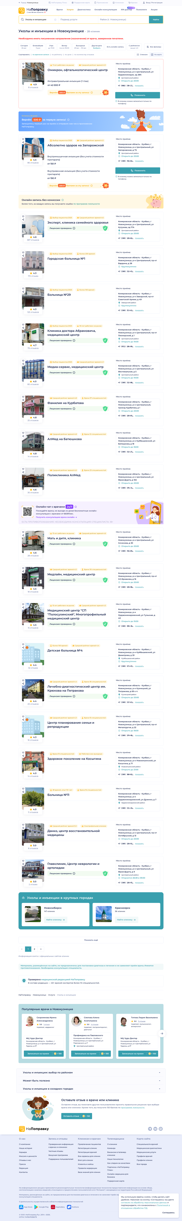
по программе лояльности (86, 204)
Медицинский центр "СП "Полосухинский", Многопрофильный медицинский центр (76, 614)
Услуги (70, 9)
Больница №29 (59, 295)
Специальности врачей (147, 1144)
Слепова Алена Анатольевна (91, 1019)
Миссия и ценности (28, 1156)
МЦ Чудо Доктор (34, 1038)
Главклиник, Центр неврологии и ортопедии (73, 866)
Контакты (23, 1172)
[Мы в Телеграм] (150, 1129)
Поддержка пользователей (60, 1159)
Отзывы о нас (25, 1160)
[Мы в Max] (161, 1129)
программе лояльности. (133, 1107)
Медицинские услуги (146, 1152)
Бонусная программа (58, 1155)
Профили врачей (144, 1156)
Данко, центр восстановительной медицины (73, 833)
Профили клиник (144, 1160)
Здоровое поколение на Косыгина (74, 759)
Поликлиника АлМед (63, 475)
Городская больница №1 (66, 258)
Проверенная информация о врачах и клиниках (60, 1145)
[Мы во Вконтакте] (155, 1129)
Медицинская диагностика (149, 1148)
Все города (142, 1164)
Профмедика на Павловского (88, 1035)
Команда (111, 1148)
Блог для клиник (85, 1160)
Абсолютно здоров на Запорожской (75, 145)
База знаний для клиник (89, 1172)
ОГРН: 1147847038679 (28, 1217)
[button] (39, 19)
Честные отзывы (55, 1151)
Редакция (23, 1168)
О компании (24, 1144)
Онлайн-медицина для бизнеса (117, 1175)
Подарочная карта (115, 1181)
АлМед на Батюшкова (64, 439)
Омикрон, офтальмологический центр (78, 70)
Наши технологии (115, 1159)
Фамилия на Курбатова (65, 403)
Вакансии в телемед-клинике (116, 1153)
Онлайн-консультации (105, 9)
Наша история (25, 1148)
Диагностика (84, 9)
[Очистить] (55, 20)
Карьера (23, 1152)
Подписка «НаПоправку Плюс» (118, 1168)
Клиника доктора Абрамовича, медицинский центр (71, 333)
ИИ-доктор (126, 9)
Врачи (59, 9)
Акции (154, 9)
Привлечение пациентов (89, 1144)
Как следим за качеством (118, 1163)
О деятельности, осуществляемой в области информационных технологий (51, 1202)
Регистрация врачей (87, 1152)
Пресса (22, 1164)
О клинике (112, 1144)
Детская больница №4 (65, 650)
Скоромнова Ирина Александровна (46, 1019)
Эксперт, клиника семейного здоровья (77, 222)
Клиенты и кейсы (85, 1164)
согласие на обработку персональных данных (144, 1202)
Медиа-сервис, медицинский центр (75, 367)
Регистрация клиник (87, 1148)
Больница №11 (58, 795)
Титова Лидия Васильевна (144, 1017)
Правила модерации (87, 1168)
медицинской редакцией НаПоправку (63, 979)
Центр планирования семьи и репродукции (70, 724)
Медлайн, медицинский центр (71, 574)
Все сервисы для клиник (89, 1156)
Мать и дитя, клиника (64, 538)
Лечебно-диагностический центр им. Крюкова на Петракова (76, 688)
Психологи (141, 9)
